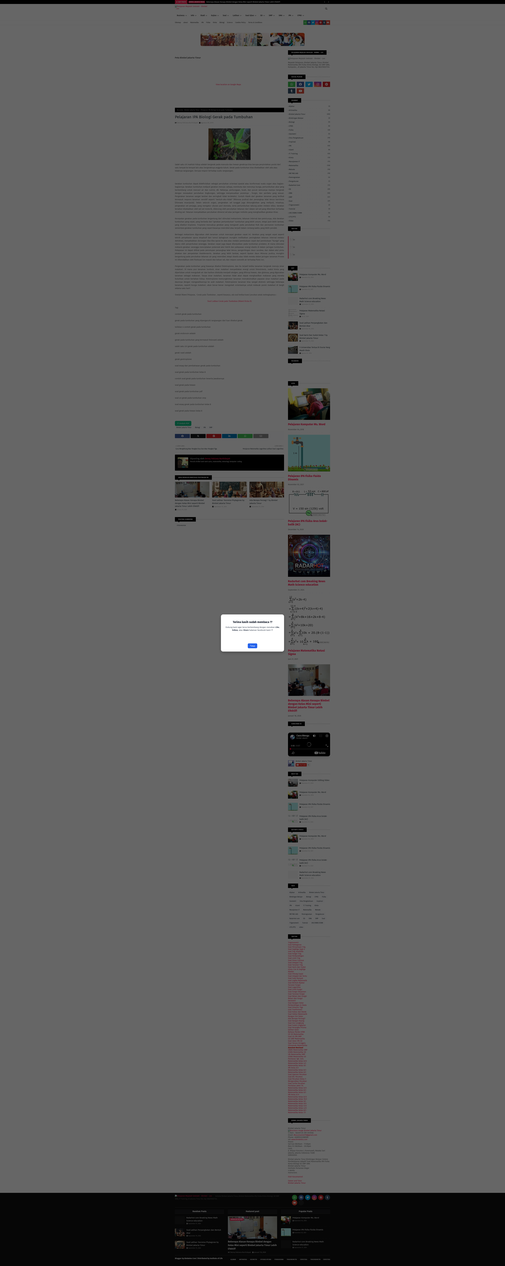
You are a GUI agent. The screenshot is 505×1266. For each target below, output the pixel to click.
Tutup (252, 646)
